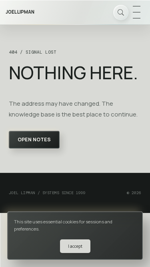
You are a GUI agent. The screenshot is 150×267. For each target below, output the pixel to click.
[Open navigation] (136, 12)
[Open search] (120, 12)
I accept (75, 246)
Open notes (34, 139)
